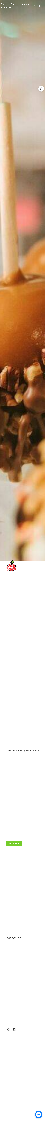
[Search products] (41, 88)
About (13, 4)
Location (25, 4)
